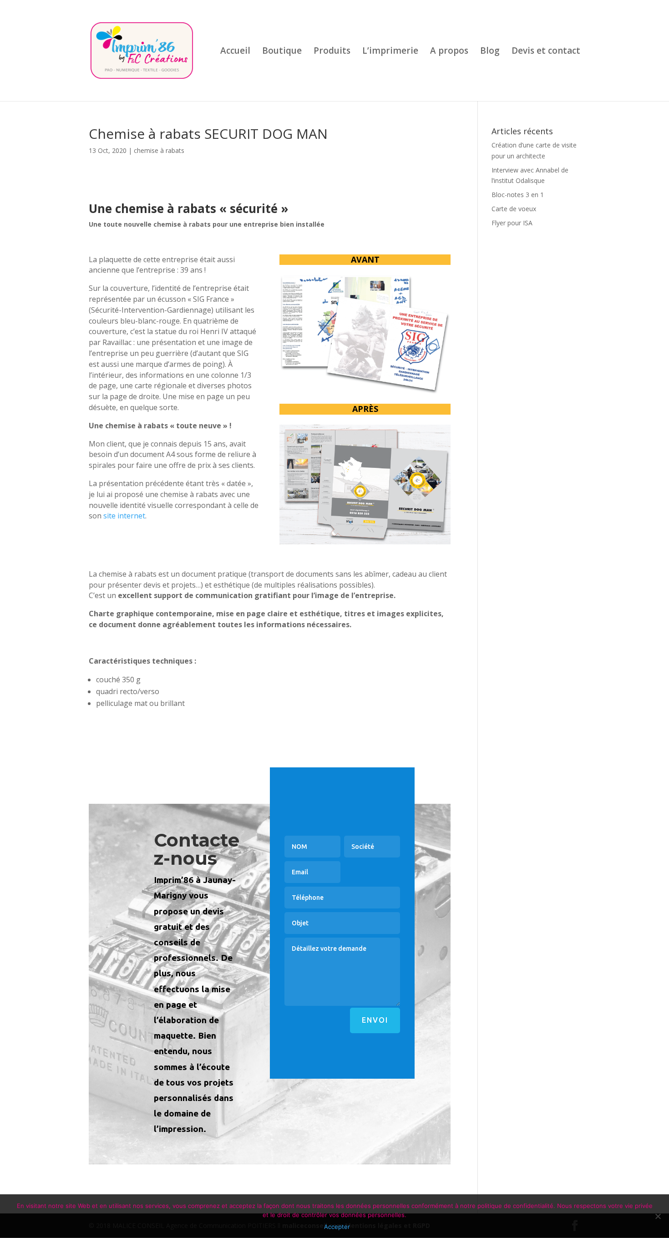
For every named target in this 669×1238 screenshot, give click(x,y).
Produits (332, 51)
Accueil (235, 51)
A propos (449, 51)
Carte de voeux (514, 208)
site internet (124, 516)
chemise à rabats (159, 150)
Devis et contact (546, 51)
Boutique (282, 51)
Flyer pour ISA (512, 222)
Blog (490, 51)
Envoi (375, 1020)
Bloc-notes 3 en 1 (518, 194)
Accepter (337, 1226)
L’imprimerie (390, 51)
